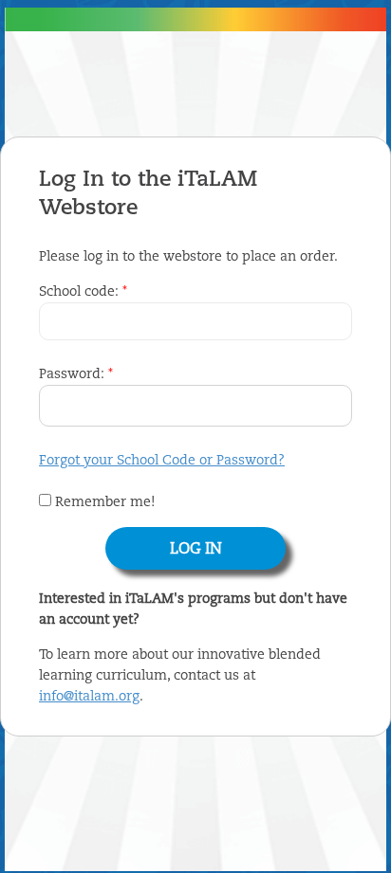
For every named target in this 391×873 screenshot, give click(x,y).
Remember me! (103, 502)
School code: (83, 292)
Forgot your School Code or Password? (162, 460)
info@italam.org (89, 696)
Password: (76, 374)
